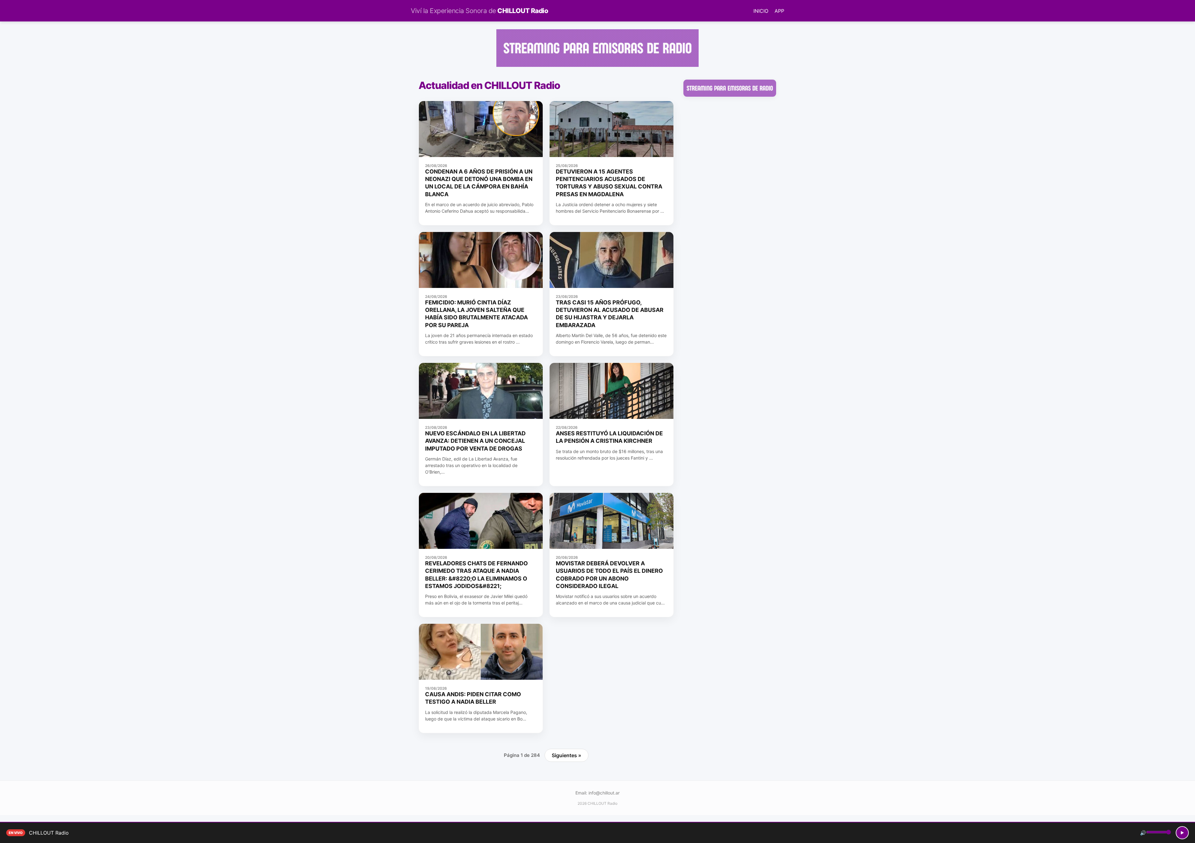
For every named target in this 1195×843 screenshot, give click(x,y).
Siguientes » (566, 755)
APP (779, 11)
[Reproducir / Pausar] (1182, 832)
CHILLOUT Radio (479, 11)
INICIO (760, 11)
